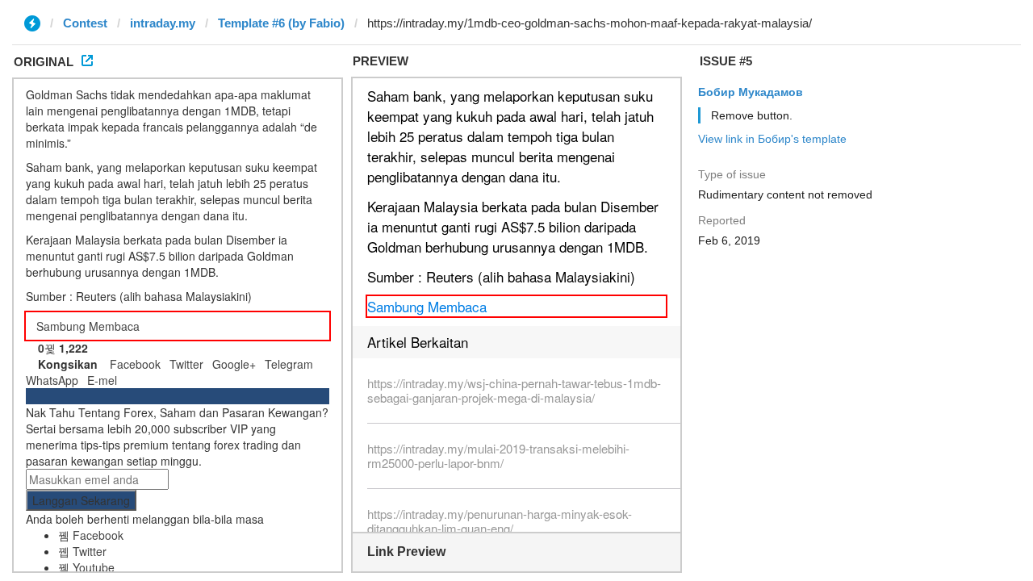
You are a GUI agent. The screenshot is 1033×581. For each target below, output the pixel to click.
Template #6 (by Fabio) (281, 23)
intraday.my (162, 23)
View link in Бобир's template (772, 138)
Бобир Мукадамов (750, 92)
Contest (85, 23)
